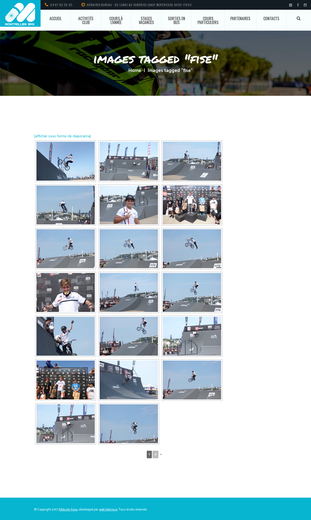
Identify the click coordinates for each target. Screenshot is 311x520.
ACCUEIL (55, 18)
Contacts (271, 18)
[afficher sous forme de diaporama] (62, 136)
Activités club (85, 20)
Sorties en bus (176, 20)
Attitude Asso (68, 509)
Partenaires (240, 18)
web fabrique (108, 509)
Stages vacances (146, 20)
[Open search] (298, 18)
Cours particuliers (208, 20)
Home (134, 70)
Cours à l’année (116, 20)
